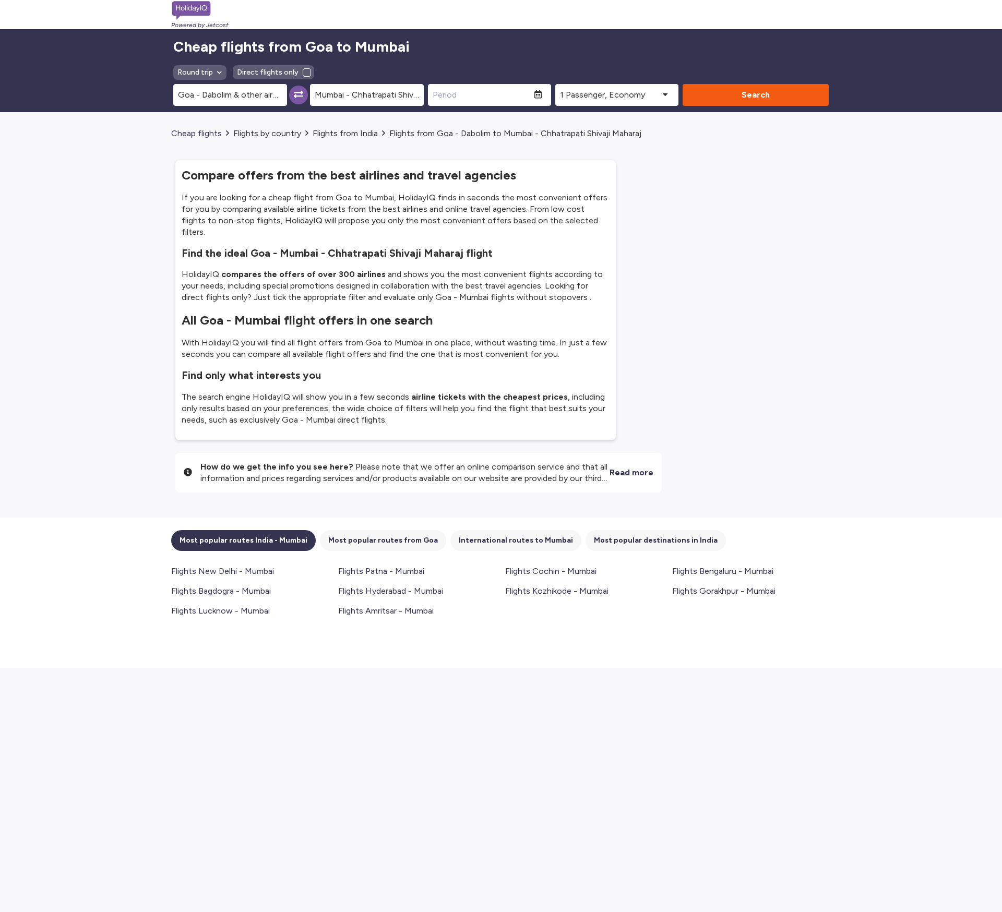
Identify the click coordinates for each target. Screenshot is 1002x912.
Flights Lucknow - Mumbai (220, 611)
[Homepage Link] (200, 10)
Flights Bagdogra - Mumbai (221, 591)
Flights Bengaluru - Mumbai (722, 571)
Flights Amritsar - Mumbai (386, 611)
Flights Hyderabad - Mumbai (390, 591)
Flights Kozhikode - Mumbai (557, 591)
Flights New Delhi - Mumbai (222, 571)
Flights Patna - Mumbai (381, 571)
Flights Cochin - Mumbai (551, 571)
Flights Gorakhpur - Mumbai (724, 591)
